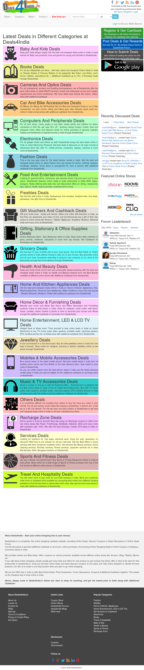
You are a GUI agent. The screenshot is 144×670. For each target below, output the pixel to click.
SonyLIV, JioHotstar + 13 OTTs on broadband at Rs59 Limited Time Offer (122, 163)
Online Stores (57, 603)
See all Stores (136, 214)
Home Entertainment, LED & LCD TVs (110, 608)
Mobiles (97, 603)
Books (96, 617)
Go (115, 16)
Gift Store (118, 11)
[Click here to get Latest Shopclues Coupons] (115, 195)
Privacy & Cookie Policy (18, 617)
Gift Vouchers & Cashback (105, 611)
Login (135, 11)
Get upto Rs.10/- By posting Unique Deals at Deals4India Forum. (123, 44)
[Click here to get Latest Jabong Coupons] (115, 207)
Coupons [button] (19, 16)
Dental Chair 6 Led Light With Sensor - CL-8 (122, 129)
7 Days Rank (118, 122)
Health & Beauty (101, 625)
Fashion (97, 600)
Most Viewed (133, 122)
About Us (12, 600)
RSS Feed (55, 611)
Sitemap (11, 611)
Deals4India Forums (60, 605)
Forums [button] (43, 16)
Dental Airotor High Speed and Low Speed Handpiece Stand (119, 140)
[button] (59, 16)
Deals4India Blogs (59, 608)
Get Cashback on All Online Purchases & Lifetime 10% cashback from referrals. (123, 33)
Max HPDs (106, 227)
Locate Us (12, 603)
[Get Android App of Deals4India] (122, 65)
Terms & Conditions (17, 614)
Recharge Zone (101, 631)
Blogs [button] (31, 16)
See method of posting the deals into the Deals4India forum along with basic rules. (122, 55)
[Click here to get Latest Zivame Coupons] (115, 184)
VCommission (57, 645)
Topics (116, 227)
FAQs (10, 608)
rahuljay (105, 160)
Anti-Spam (12, 620)
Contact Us (13, 605)
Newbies (134, 227)
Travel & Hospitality (102, 620)
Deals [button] (6, 16)
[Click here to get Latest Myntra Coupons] (132, 195)
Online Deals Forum (129, 143)
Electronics (98, 614)
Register (127, 11)
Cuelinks (54, 642)
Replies (124, 227)
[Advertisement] (122, 90)
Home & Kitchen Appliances (106, 605)
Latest (106, 122)
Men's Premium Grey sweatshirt (119, 152)
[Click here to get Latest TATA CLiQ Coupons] (132, 207)
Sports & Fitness (101, 628)
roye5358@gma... (110, 127)
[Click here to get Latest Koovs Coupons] (132, 184)
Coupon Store (57, 600)
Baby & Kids (99, 622)
